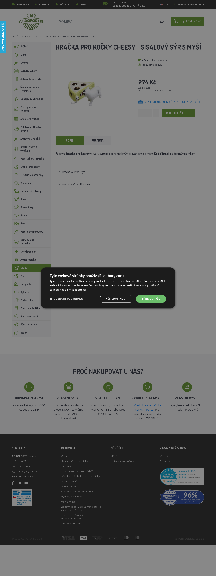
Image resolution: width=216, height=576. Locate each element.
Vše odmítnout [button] (116, 298)
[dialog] (108, 287)
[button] (68, 299)
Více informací (77, 289)
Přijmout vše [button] (151, 298)
